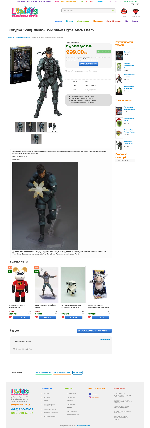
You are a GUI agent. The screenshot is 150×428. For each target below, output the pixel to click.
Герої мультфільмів (73, 415)
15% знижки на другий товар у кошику (34, 1)
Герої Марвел (71, 404)
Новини (89, 1)
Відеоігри (98, 21)
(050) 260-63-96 (130, 1)
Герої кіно (70, 400)
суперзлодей (77, 372)
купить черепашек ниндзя (62, 372)
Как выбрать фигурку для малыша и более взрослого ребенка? (122, 401)
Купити (21, 317)
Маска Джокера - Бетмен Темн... (129, 87)
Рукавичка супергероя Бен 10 (129, 65)
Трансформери (72, 411)
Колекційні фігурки (14, 37)
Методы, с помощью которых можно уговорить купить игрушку (122, 395)
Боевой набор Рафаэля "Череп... (129, 131)
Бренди (135, 21)
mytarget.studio (83, 426)
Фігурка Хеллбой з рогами (129, 76)
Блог (82, 1)
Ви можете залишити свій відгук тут (94, 331)
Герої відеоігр (25, 37)
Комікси (58, 21)
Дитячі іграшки (114, 21)
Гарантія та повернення (51, 412)
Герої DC (69, 407)
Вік (126, 21)
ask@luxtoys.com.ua (20, 404)
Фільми (69, 21)
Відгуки (46, 400)
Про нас (46, 393)
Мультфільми (83, 21)
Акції (57, 1)
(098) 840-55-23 (115, 1)
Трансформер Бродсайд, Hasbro (129, 108)
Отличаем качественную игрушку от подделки (122, 407)
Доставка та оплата (50, 409)
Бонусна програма (69, 1)
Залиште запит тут (88, 64)
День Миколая (71, 393)
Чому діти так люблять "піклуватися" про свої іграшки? (121, 418)
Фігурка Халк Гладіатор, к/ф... (129, 142)
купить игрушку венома (43, 372)
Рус (132, 4)
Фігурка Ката (128, 52)
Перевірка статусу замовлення (49, 405)
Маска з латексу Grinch (129, 119)
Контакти (99, 1)
